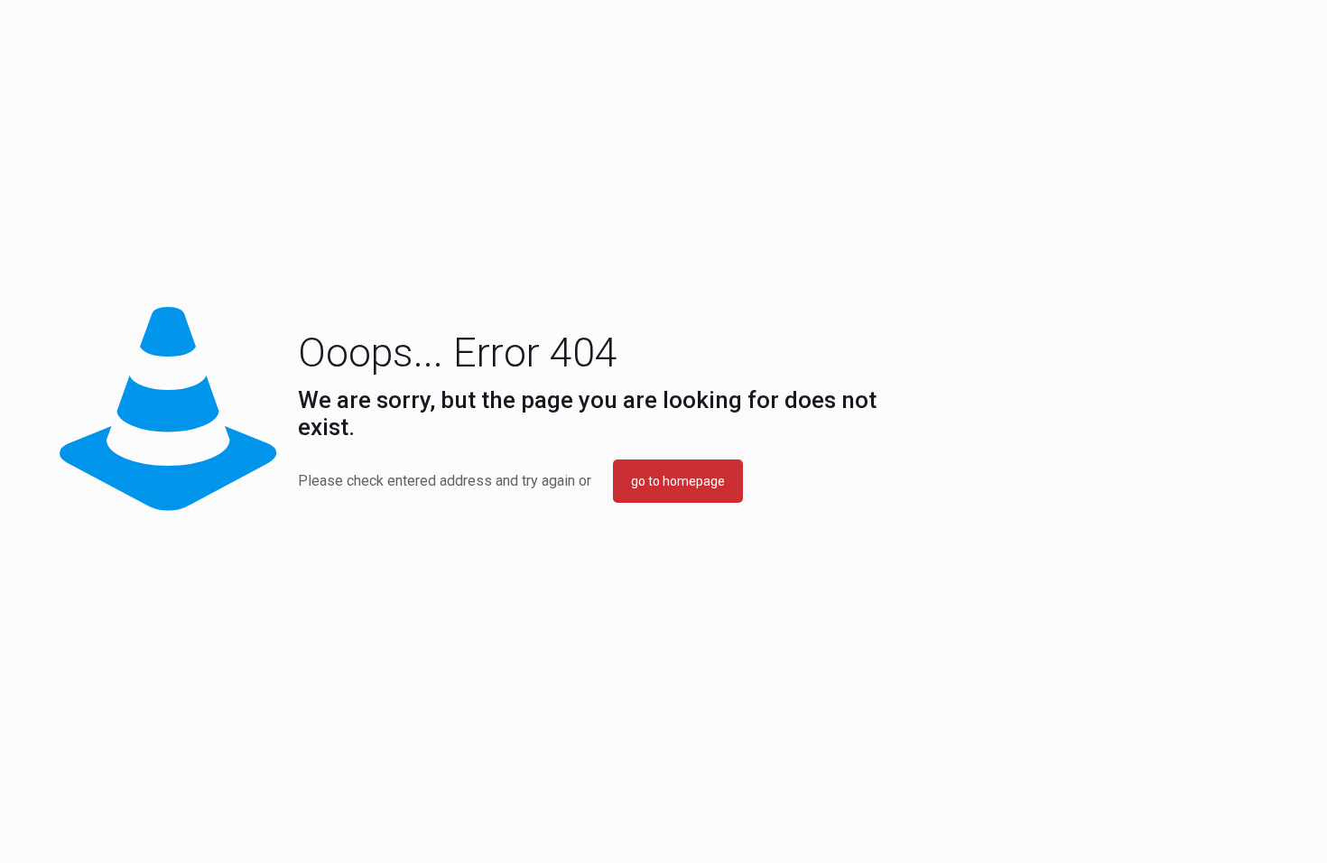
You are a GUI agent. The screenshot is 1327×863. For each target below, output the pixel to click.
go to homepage (678, 481)
